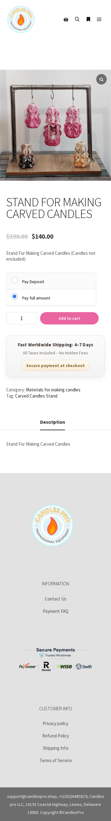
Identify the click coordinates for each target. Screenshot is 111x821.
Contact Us (56, 599)
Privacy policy (55, 723)
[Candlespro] (21, 19)
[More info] (88, 19)
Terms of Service (55, 760)
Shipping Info (55, 748)
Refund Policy (55, 736)
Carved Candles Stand (36, 396)
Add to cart (69, 318)
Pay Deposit (33, 281)
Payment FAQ (55, 611)
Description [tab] (52, 422)
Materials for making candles (53, 390)
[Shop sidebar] (66, 19)
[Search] (77, 19)
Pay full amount (36, 298)
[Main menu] (99, 19)
